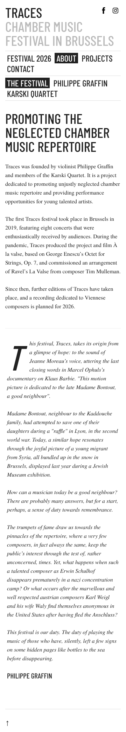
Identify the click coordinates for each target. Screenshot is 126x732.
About (66, 58)
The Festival (27, 83)
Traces (23, 12)
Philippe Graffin (80, 83)
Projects (97, 58)
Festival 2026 (29, 58)
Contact (20, 68)
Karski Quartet (32, 93)
